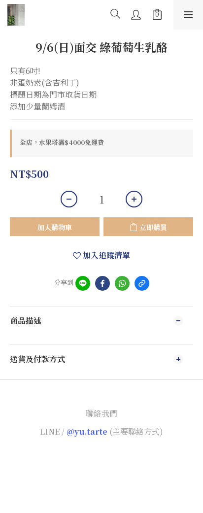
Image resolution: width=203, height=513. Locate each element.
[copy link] (142, 283)
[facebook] (102, 283)
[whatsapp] (122, 283)
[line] (82, 283)
